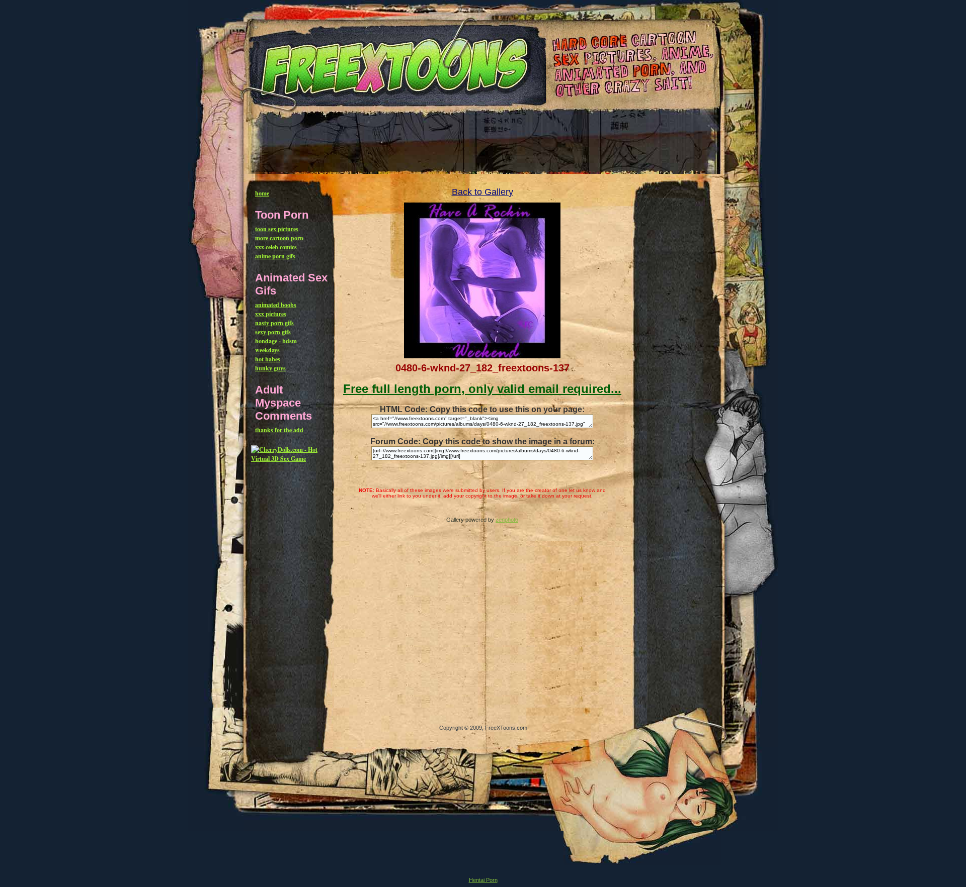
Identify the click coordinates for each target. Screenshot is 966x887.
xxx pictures (270, 314)
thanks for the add (279, 430)
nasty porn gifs (274, 323)
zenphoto (507, 520)
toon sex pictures (276, 229)
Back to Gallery (482, 192)
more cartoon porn (279, 238)
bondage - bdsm (276, 341)
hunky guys (270, 368)
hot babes (267, 359)
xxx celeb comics (276, 247)
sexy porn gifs (273, 332)
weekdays (267, 350)
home (262, 193)
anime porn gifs (275, 256)
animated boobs (275, 305)
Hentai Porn (483, 880)
